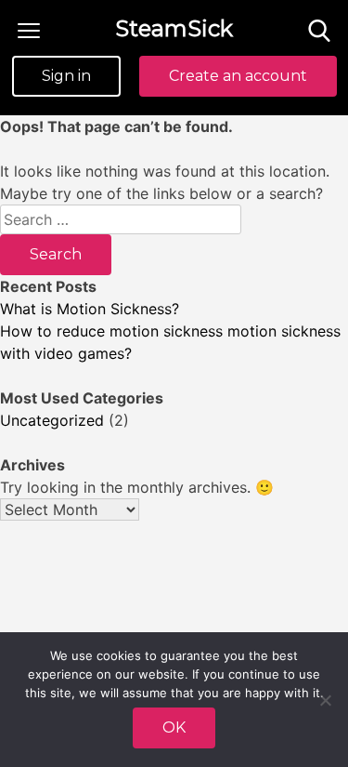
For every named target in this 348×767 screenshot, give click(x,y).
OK (174, 727)
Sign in (66, 76)
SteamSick (174, 28)
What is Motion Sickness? (89, 308)
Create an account (238, 76)
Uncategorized (52, 420)
